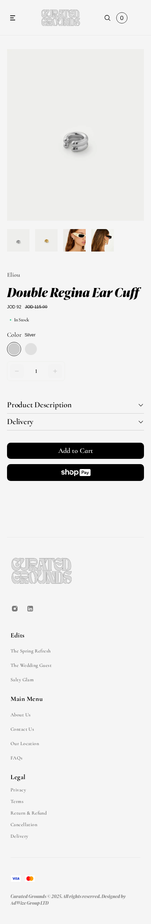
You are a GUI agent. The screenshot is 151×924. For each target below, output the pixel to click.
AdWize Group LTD (29, 902)
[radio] (14, 349)
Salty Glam (22, 680)
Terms (17, 801)
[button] (17, 371)
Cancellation (24, 825)
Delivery (19, 836)
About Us (21, 715)
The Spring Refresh (31, 651)
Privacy (18, 790)
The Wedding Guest (31, 665)
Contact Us (22, 729)
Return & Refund (29, 813)
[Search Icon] (107, 17)
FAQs (17, 758)
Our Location (25, 743)
